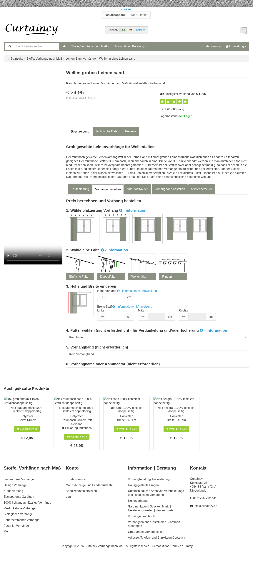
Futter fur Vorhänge (16, 525)
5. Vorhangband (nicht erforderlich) (97, 347)
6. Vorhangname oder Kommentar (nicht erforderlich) (113, 364)
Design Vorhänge (15, 485)
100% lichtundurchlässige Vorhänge (27, 502)
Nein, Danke (139, 14)
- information (134, 210)
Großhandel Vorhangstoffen (146, 531)
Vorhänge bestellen (108, 189)
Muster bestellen (202, 189)
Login (69, 496)
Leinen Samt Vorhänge (81, 58)
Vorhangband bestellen (169, 189)
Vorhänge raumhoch (141, 516)
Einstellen (139, 29)
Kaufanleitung (80, 189)
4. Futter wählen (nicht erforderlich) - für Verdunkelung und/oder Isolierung (146, 330)
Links (100, 310)
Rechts (183, 310)
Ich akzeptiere (115, 14)
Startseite (17, 58)
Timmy (188, 546)
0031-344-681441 (205, 498)
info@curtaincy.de (205, 505)
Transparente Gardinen (19, 496)
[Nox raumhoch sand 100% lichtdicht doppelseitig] (76, 401)
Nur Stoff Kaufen (138, 189)
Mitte (141, 310)
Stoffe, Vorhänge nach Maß (89, 46)
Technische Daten (107, 131)
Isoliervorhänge (138, 500)
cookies (126, 9)
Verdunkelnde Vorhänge (20, 508)
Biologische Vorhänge (18, 514)
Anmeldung (236, 46)
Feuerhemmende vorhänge (21, 520)
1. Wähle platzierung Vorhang (106, 210)
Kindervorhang (13, 490)
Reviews (131, 131)
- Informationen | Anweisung (138, 290)
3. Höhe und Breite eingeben (91, 286)
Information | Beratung (130, 46)
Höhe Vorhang (127, 290)
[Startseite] (64, 46)
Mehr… (8, 531)
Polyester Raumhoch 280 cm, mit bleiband (76, 420)
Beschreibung (80, 131)
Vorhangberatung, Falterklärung (149, 479)
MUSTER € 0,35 (28, 428)
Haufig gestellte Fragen (143, 485)
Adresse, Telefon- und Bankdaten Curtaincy (156, 537)
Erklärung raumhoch (78, 428)
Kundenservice (211, 46)
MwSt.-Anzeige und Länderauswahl (89, 485)
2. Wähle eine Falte (97, 250)
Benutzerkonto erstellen (81, 490)
